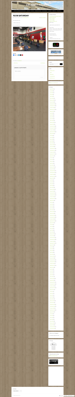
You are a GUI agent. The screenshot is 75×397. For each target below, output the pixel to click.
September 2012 (52, 265)
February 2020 (52, 100)
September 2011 (52, 287)
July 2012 (51, 269)
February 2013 (52, 256)
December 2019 (52, 103)
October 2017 (52, 152)
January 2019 (52, 124)
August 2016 (52, 178)
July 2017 (51, 157)
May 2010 (51, 317)
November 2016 (52, 172)
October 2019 (52, 107)
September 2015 (52, 198)
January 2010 (52, 324)
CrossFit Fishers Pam (25, 17)
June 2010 (51, 315)
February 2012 (52, 278)
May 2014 (51, 228)
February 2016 (52, 189)
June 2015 (51, 204)
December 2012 (52, 259)
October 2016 (52, 174)
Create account (52, 70)
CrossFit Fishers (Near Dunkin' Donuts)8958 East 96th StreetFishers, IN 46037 (55, 17)
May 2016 (51, 183)
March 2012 (52, 276)
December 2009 (52, 326)
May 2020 (51, 94)
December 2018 (52, 126)
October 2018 (52, 129)
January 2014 (52, 235)
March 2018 (52, 142)
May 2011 (51, 295)
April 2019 (51, 118)
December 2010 (52, 304)
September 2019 (52, 109)
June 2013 (51, 248)
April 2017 (51, 163)
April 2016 (51, 185)
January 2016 (52, 191)
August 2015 (52, 200)
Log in (51, 72)
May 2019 (51, 116)
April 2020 (51, 96)
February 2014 (52, 233)
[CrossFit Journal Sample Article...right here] (53, 363)
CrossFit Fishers (37, 4)
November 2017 (52, 150)
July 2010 (51, 313)
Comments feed (52, 76)
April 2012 (51, 274)
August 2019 (52, 111)
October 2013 (52, 241)
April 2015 (51, 207)
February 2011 (52, 300)
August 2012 (52, 267)
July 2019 (51, 113)
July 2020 (51, 90)
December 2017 (52, 148)
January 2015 (52, 213)
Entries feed (51, 74)
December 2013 (52, 237)
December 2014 (52, 215)
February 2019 (52, 122)
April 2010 (51, 319)
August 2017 (52, 155)
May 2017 (51, 161)
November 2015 (52, 194)
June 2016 (51, 181)
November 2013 (52, 239)
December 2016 (52, 170)
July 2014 (51, 224)
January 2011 (52, 302)
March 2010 (52, 321)
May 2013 (51, 250)
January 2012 (52, 280)
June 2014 (51, 226)
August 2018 (52, 133)
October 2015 (52, 196)
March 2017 (52, 165)
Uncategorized (19, 60)
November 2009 (52, 328)
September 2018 (52, 131)
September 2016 (52, 176)
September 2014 (52, 220)
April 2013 (51, 252)
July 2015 (51, 202)
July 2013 (51, 246)
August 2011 (52, 289)
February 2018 (52, 144)
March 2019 (52, 120)
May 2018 (51, 139)
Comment (41, 77)
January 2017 (52, 168)
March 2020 (52, 98)
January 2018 (52, 146)
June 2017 (51, 159)
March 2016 (52, 187)
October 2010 (52, 308)
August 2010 (52, 311)
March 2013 (52, 254)
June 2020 (51, 92)
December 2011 (52, 282)
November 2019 (52, 105)
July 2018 (51, 135)
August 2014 (52, 222)
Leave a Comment (43, 17)
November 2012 (52, 261)
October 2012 (52, 263)
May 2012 (51, 272)
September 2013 (52, 243)
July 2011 (51, 291)
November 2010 (52, 306)
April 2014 (51, 230)
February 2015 (52, 211)
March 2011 (52, 298)
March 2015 (52, 209)
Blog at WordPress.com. (17, 395)
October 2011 (52, 285)
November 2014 (52, 217)
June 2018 (51, 137)
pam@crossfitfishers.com (53, 21)
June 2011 (51, 293)
